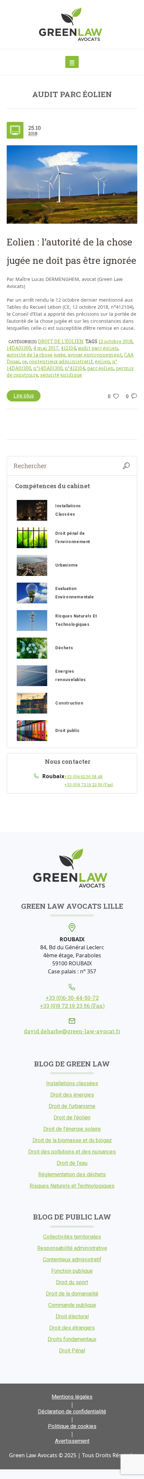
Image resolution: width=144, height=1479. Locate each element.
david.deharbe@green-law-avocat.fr (72, 1031)
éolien (102, 361)
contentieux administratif (61, 361)
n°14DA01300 (48, 368)
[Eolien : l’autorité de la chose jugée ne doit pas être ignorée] (72, 184)
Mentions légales (72, 1397)
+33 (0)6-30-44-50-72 (72, 997)
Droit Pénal (72, 1350)
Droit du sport (72, 1282)
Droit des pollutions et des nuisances (72, 1152)
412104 (68, 348)
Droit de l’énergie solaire (72, 1129)
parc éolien (100, 368)
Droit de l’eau (72, 1163)
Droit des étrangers (72, 1328)
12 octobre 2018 (115, 341)
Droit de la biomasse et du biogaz (72, 1140)
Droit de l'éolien (61, 341)
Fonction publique (72, 1271)
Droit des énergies (72, 1095)
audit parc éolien (98, 348)
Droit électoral (72, 1316)
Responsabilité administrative (72, 1248)
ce (24, 361)
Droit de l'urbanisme (72, 1106)
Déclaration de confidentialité (72, 1411)
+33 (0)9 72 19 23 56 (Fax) (88, 784)
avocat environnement (95, 355)
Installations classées (72, 1083)
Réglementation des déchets (72, 1174)
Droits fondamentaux (72, 1339)
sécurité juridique (61, 375)
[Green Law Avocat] (72, 24)
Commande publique (72, 1305)
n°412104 (75, 368)
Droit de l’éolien (72, 1117)
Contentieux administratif (72, 1259)
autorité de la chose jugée (36, 355)
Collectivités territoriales (72, 1237)
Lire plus (23, 395)
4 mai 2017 (46, 348)
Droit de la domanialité (72, 1293)
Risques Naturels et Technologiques (72, 1186)
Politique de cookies (72, 1426)
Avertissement (72, 1441)
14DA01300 (19, 348)
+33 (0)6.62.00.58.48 (83, 776)
